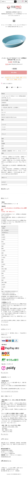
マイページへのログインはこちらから (9, 391)
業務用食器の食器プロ (17, 474)
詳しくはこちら (4, 324)
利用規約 (17, 470)
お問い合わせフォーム (6, 460)
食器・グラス (23, 77)
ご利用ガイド (4, 467)
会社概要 (3, 469)
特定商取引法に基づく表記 (12, 469)
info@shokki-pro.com (6, 456)
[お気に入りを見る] (23, 1)
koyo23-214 (8, 77)
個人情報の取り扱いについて (7, 470)
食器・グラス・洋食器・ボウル (14, 79)
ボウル (13, 77)
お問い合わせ (20, 467)
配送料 (6, 64)
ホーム (2, 24)
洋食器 (17, 77)
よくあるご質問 (11, 467)
